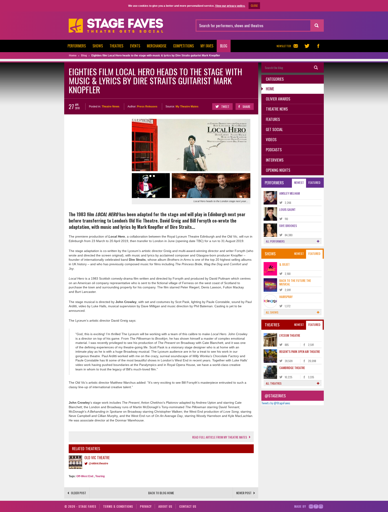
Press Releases (147, 106)
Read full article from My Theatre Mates (219, 437)
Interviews (275, 160)
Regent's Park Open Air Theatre (299, 351)
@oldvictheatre (98, 463)
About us (165, 506)
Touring (100, 476)
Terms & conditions (118, 506)
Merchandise (156, 46)
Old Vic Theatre (97, 457)
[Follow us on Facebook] (318, 46)
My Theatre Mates (187, 106)
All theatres (274, 383)
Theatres (116, 46)
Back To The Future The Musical (295, 282)
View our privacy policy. (230, 5)
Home (270, 88)
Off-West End (84, 476)
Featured (314, 182)
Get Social (274, 129)
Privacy (145, 506)
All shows (272, 312)
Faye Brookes (288, 225)
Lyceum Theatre (289, 335)
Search (316, 67)
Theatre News (110, 106)
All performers (275, 241)
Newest (299, 182)
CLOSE (254, 5)
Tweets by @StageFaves (275, 403)
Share (246, 106)
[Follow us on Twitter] (307, 46)
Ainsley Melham (289, 193)
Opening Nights (278, 170)
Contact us (187, 506)
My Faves (207, 46)
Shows (98, 46)
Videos (271, 139)
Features (273, 119)
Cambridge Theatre (292, 367)
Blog (223, 46)
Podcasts (274, 149)
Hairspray (286, 296)
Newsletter (284, 46)
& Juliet (284, 264)
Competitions (183, 46)
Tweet (225, 106)
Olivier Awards (278, 99)
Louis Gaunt (287, 209)
